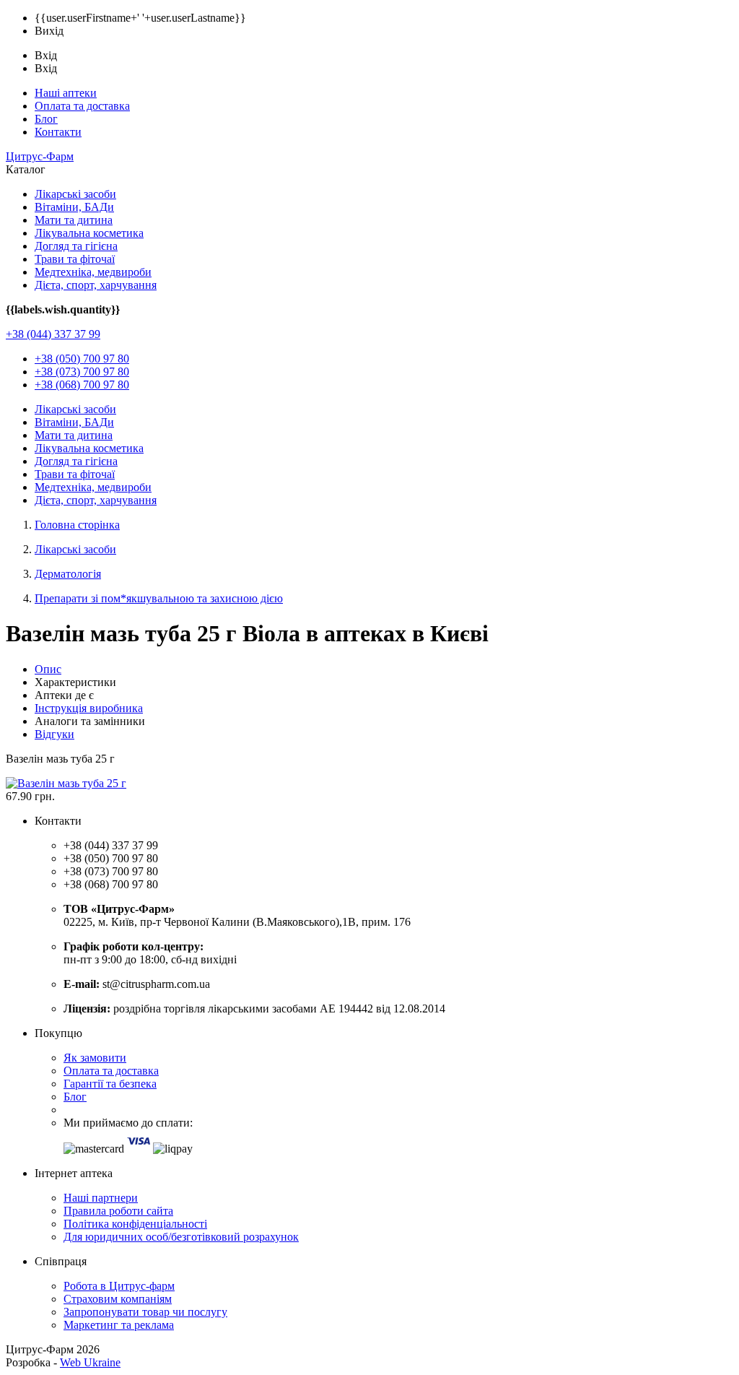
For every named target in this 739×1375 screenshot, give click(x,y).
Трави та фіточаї (75, 259)
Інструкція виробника (89, 708)
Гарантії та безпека (110, 1083)
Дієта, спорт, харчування (96, 285)
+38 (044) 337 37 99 (53, 334)
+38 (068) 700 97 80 (82, 384)
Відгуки (54, 734)
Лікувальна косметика (89, 233)
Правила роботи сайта (118, 1211)
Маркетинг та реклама (119, 1325)
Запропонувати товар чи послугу (145, 1312)
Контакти (58, 132)
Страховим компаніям (118, 1299)
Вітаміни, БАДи (74, 207)
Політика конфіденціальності (135, 1224)
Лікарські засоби (75, 194)
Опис (48, 669)
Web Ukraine (90, 1362)
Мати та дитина (74, 220)
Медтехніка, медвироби (93, 272)
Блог (46, 119)
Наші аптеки (66, 93)
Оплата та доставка (82, 106)
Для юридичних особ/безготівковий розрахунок (181, 1237)
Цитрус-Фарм (40, 156)
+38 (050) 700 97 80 (82, 358)
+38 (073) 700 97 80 (82, 371)
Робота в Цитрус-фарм (119, 1286)
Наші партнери (101, 1198)
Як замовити (95, 1057)
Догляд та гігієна (76, 246)
